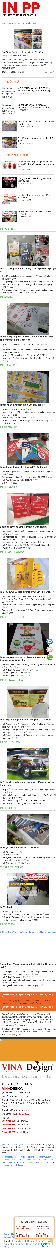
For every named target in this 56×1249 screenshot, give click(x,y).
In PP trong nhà (12, 617)
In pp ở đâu (8, 924)
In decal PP (8, 364)
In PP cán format (13, 551)
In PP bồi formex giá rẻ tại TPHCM (17, 479)
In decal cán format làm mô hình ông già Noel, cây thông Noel (28, 604)
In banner (7, 296)
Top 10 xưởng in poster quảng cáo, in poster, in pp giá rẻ (28, 270)
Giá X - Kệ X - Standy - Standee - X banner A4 (22, 914)
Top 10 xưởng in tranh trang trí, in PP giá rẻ (22, 52)
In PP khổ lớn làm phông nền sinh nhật (19, 803)
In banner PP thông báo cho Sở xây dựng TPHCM (24, 355)
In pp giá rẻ (8, 427)
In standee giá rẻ (9, 911)
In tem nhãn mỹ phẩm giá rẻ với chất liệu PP (22, 405)
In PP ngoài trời (12, 679)
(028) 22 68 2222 (21, 1114)
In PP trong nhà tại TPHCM (14, 675)
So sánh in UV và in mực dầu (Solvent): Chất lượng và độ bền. (33, 106)
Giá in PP (6, 482)
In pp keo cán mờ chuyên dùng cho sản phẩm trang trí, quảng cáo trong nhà (26, 658)
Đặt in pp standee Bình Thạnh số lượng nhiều (23, 527)
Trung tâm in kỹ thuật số (12, 1144)
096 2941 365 (8, 1128)
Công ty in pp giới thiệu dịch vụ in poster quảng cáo (24, 281)
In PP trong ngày (9, 851)
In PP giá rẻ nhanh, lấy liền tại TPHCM (19, 847)
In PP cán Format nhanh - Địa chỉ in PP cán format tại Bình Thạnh (27, 783)
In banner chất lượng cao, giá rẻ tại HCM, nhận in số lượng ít (28, 358)
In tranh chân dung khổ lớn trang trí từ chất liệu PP (24, 800)
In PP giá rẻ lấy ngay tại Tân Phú (16, 977)
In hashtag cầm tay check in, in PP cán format (23, 467)
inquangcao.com (9, 1156)
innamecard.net (9, 1162)
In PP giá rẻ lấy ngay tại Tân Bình (16, 670)
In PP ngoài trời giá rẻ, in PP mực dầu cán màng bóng (25, 729)
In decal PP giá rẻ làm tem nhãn (16, 417)
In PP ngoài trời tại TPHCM (14, 732)
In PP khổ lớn (10, 742)
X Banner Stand (11, 867)
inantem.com (47, 1159)
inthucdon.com (9, 1159)
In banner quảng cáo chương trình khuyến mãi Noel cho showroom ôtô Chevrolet (26, 338)
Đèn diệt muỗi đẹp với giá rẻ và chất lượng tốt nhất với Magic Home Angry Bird (36, 164)
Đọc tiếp (48, 72)
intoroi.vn (21, 1159)
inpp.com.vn (8, 1164)
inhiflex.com (20, 1164)
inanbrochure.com (26, 1162)
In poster (7, 228)
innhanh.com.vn (27, 1156)
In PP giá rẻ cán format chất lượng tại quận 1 (21, 985)
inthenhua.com (45, 1156)
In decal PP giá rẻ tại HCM (13, 409)
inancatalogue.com (44, 1162)
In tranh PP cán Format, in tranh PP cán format (22, 596)
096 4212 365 (8, 1132)
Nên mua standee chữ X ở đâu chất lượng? (21, 542)
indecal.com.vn (33, 1159)
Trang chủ (6, 23)
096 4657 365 (8, 1124)
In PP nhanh (8, 807)
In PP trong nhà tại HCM (13, 672)
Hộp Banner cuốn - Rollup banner (17, 919)
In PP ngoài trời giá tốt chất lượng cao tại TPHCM (25, 719)
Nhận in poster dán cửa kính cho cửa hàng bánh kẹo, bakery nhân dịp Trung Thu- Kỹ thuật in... (28, 291)
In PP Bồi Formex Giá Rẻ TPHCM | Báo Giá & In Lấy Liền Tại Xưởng (35, 89)
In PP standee (10, 486)
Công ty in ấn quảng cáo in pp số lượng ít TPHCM (23, 477)
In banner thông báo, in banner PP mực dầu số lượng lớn (26, 344)
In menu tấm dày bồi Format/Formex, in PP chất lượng (28, 592)
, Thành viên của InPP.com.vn (15, 55)
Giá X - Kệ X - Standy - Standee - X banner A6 (22, 917)
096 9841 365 (8, 1120)
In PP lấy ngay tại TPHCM (13, 863)
